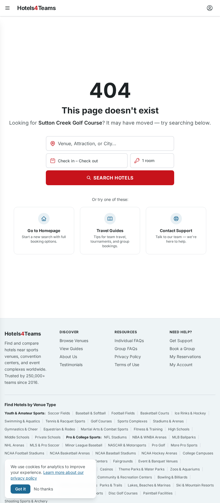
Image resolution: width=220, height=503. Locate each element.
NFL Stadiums (115, 437)
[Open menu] (7, 8)
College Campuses (198, 453)
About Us (68, 356)
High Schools (178, 429)
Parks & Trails (111, 485)
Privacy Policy (128, 356)
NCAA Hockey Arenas (159, 453)
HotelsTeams (36, 8)
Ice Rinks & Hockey (190, 413)
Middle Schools (17, 437)
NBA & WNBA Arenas (149, 437)
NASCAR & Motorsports (127, 445)
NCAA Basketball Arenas (70, 453)
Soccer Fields (59, 413)
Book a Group (182, 348)
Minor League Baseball (83, 445)
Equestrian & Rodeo (59, 429)
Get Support (181, 340)
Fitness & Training (148, 429)
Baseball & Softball (91, 413)
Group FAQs (126, 348)
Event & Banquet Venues (158, 461)
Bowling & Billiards (172, 477)
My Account (181, 364)
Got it (20, 488)
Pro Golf (158, 445)
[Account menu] (209, 8)
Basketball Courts (154, 413)
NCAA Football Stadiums (24, 453)
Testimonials (71, 364)
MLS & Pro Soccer (45, 445)
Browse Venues (74, 340)
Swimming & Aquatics (22, 421)
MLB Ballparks (184, 437)
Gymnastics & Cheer (21, 429)
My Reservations (185, 356)
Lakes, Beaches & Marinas (149, 485)
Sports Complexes (132, 421)
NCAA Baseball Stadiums (115, 453)
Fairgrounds (123, 461)
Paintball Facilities (157, 493)
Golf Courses (101, 421)
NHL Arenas (14, 445)
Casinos (106, 469)
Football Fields (123, 413)
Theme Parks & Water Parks (141, 469)
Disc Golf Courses (123, 493)
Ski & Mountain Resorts (195, 485)
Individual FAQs (129, 340)
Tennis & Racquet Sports (65, 421)
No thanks (43, 488)
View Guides (71, 348)
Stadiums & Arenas (168, 421)
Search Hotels (113, 178)
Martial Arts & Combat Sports (104, 429)
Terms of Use (127, 364)
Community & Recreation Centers (124, 477)
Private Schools (47, 437)
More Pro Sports (184, 445)
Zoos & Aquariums (185, 469)
